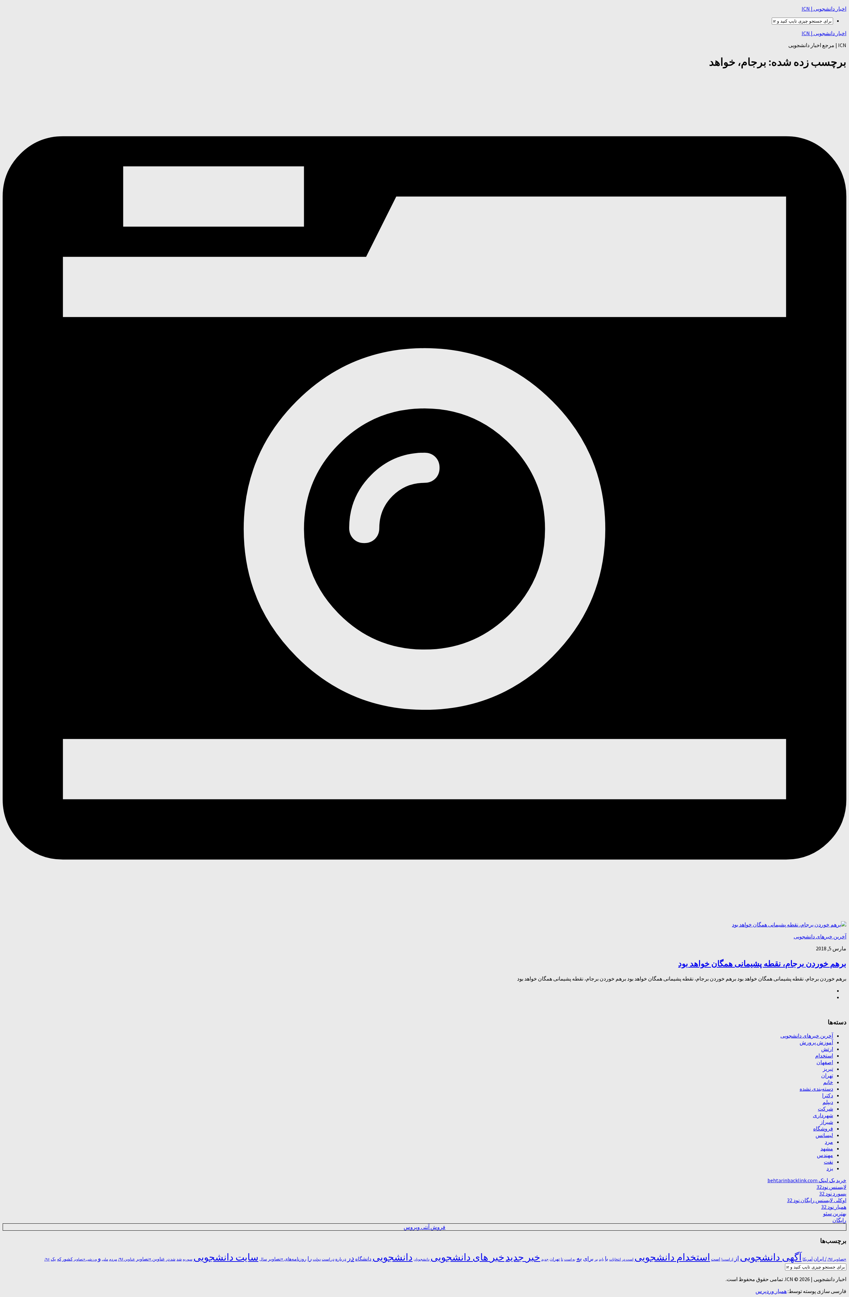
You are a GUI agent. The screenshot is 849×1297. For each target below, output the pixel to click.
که (59, 1259)
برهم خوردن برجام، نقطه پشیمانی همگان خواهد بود (762, 963)
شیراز (826, 1122)
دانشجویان (421, 1259)
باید (601, 1259)
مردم (113, 1259)
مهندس (825, 1155)
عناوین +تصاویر (150, 1259)
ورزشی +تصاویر (85, 1259)
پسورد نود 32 (832, 1193)
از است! (727, 1259)
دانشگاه (363, 1259)
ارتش (827, 1049)
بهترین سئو (834, 1213)
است (715, 1259)
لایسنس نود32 (831, 1187)
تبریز (828, 1068)
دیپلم (827, 1102)
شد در (170, 1259)
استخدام (824, 1055)
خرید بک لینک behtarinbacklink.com (806, 1180)
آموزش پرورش (816, 1042)
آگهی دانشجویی (771, 1257)
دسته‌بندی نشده (816, 1088)
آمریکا (808, 1259)
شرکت (825, 1108)
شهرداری (823, 1115)
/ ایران (820, 1259)
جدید (545, 1259)
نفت (828, 1161)
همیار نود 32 (833, 1206)
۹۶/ (47, 1259)
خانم (828, 1082)
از (736, 1258)
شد (179, 1259)
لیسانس (824, 1135)
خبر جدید (522, 1257)
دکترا (827, 1095)
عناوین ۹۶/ (126, 1259)
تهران (827, 1075)
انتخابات (615, 1259)
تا (562, 1259)
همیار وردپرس (771, 1291)
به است (569, 1259)
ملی (105, 1259)
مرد (829, 1141)
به (579, 1258)
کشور (67, 1259)
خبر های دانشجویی (467, 1257)
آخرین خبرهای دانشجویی (820, 936)
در (350, 1258)
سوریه (187, 1259)
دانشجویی (392, 1257)
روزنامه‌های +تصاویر (287, 1259)
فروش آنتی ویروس (424, 1227)
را (309, 1258)
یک (53, 1259)
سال (263, 1259)
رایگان (839, 1220)
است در (627, 1259)
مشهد (826, 1148)
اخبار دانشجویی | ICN (824, 8)
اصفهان (824, 1062)
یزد (829, 1168)
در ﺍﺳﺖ (328, 1259)
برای (588, 1258)
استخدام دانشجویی (672, 1257)
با (606, 1258)
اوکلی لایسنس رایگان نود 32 (816, 1200)
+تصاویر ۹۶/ (836, 1259)
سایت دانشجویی (225, 1257)
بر (596, 1259)
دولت (317, 1259)
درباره (340, 1259)
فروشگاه (823, 1128)
